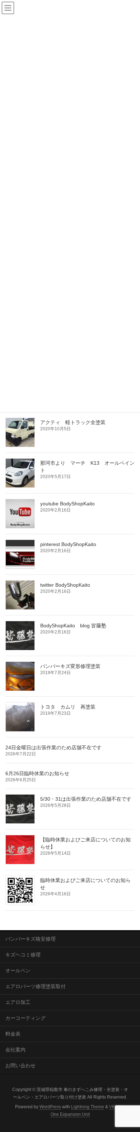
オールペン (18, 970)
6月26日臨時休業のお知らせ (37, 773)
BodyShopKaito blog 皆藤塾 (73, 625)
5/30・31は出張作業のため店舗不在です (85, 799)
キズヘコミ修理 (23, 955)
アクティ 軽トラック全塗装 (73, 422)
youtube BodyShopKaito (67, 503)
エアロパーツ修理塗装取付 (35, 986)
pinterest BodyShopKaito (68, 544)
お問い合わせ (20, 1065)
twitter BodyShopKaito (65, 585)
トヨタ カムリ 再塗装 (67, 707)
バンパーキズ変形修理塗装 (70, 666)
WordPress (50, 1106)
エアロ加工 (18, 1002)
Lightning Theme (87, 1106)
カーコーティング (25, 1018)
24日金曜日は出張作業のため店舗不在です (53, 747)
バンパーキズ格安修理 (30, 939)
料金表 (12, 1034)
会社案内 (15, 1050)
